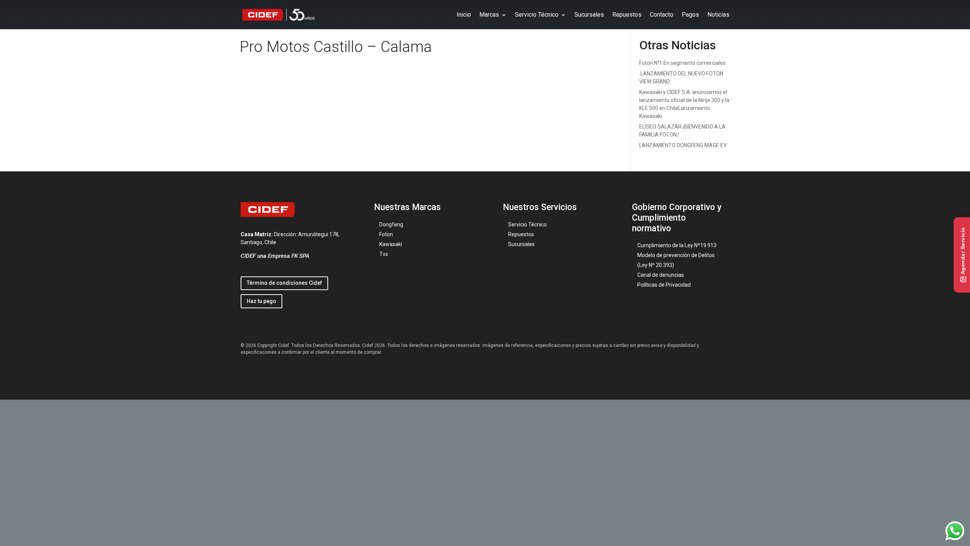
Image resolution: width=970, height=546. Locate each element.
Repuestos (626, 14)
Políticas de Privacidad (664, 285)
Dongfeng (391, 224)
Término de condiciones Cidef (284, 283)
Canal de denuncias (660, 275)
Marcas (489, 14)
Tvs (383, 254)
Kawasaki (390, 244)
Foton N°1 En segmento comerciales (682, 63)
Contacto (661, 14)
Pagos (690, 14)
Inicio (464, 14)
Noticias (718, 14)
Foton (386, 234)
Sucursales (589, 14)
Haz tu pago (261, 301)
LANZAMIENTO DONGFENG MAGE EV (683, 145)
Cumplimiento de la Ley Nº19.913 (677, 245)
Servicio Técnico (537, 14)
